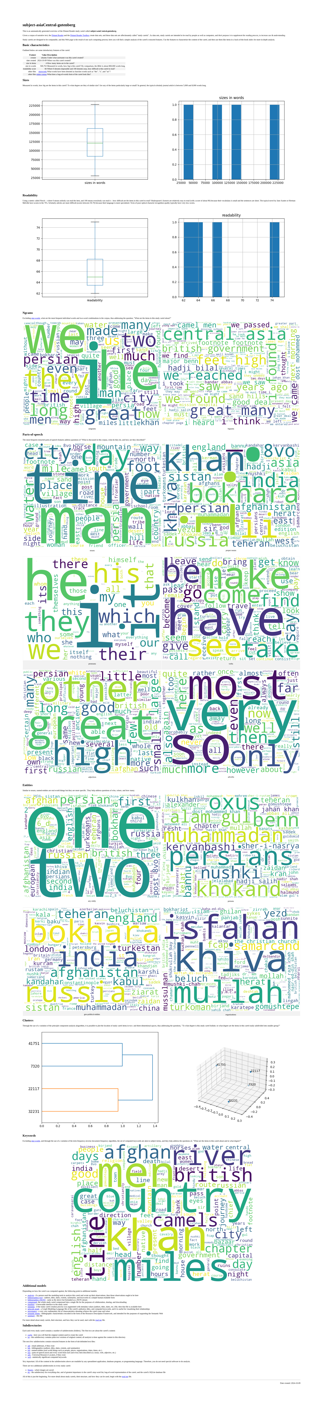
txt (29, 1337)
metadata (31, 1307)
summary (31, 1316)
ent (29, 1350)
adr (29, 1346)
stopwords (42, 71)
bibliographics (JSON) (37, 1300)
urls (29, 1355)
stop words (35, 318)
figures (30, 1370)
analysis (31, 1295)
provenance (32, 1311)
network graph (33, 1309)
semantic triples (34, 1313)
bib (29, 1348)
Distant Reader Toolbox (79, 35)
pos (29, 1353)
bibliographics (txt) (35, 1298)
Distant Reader (57, 35)
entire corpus (41, 74)
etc (29, 1372)
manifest (31, 1304)
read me (98, 1320)
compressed (32, 1302)
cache (30, 1335)
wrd (29, 1357)
